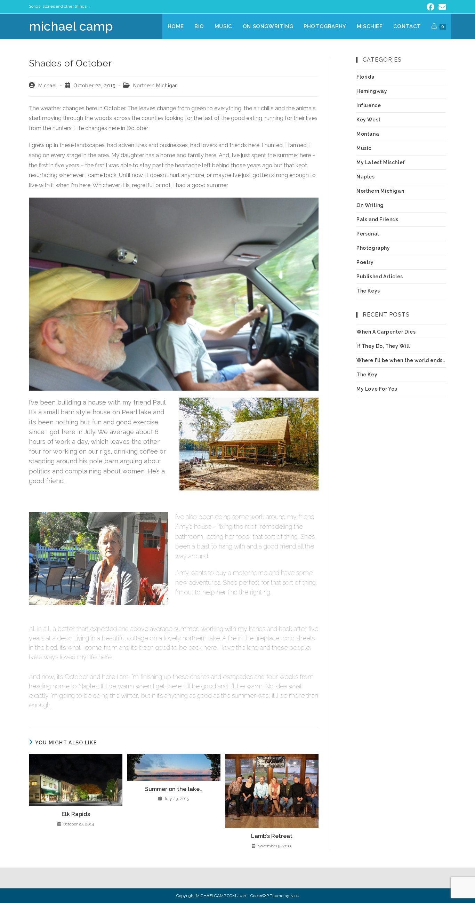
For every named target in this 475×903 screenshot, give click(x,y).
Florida (365, 77)
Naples (365, 176)
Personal (367, 234)
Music (363, 148)
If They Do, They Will (383, 346)
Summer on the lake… (173, 789)
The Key (366, 374)
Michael (47, 85)
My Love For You (377, 389)
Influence (368, 105)
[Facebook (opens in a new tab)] (430, 7)
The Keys (368, 291)
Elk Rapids (76, 814)
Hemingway (371, 91)
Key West (368, 119)
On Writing (370, 205)
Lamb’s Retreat (271, 836)
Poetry (365, 262)
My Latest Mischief (380, 162)
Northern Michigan (155, 85)
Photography (373, 248)
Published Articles (379, 276)
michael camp (71, 26)
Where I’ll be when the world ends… (400, 360)
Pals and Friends (377, 219)
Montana (367, 134)
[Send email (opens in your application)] (441, 7)
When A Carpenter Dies (386, 332)
